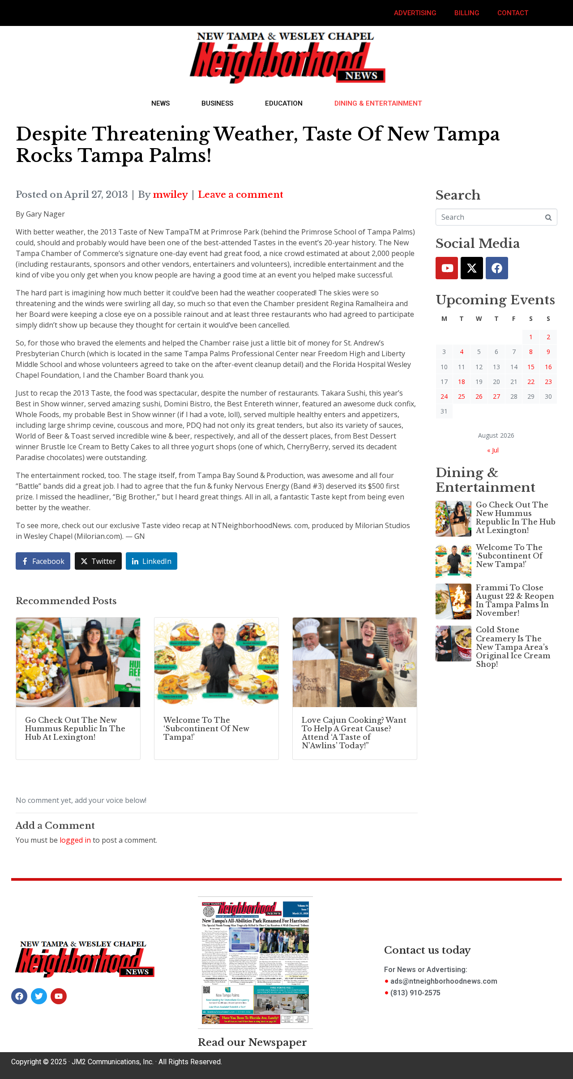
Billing (466, 13)
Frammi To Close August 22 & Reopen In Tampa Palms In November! (515, 600)
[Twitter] (472, 268)
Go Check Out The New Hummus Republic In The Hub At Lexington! (516, 517)
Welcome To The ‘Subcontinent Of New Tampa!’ (509, 556)
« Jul (493, 450)
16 (548, 367)
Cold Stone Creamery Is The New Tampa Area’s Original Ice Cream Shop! (513, 647)
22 (531, 381)
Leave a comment (240, 194)
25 (461, 396)
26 (479, 396)
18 (461, 381)
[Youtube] (447, 268)
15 (531, 367)
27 (496, 396)
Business (217, 103)
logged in (75, 840)
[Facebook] (497, 268)
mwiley (170, 194)
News (160, 103)
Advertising (415, 13)
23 (548, 381)
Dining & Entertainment (378, 103)
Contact (512, 13)
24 (444, 396)
